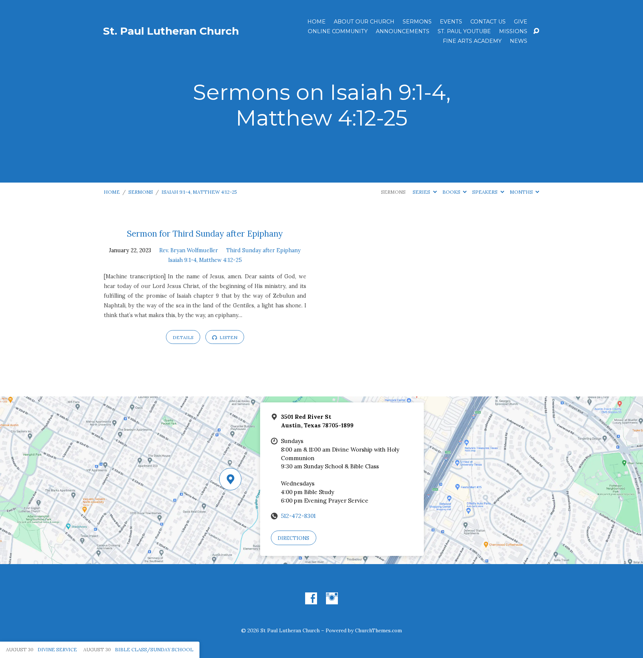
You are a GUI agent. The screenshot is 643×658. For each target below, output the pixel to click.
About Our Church (364, 21)
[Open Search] (536, 31)
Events (451, 21)
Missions (513, 31)
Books (451, 192)
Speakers (485, 192)
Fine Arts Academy (472, 41)
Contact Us (488, 21)
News (518, 41)
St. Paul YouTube (464, 31)
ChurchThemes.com (378, 630)
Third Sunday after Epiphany (263, 250)
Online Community (338, 31)
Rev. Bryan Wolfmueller (188, 250)
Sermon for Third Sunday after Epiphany (205, 233)
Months (522, 192)
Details (183, 337)
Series (422, 192)
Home (316, 21)
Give (520, 21)
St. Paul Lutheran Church (171, 31)
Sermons (417, 21)
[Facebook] (311, 598)
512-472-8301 (298, 515)
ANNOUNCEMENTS (402, 31)
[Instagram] (332, 598)
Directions (293, 538)
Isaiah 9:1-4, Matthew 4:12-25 (199, 192)
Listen (227, 337)
